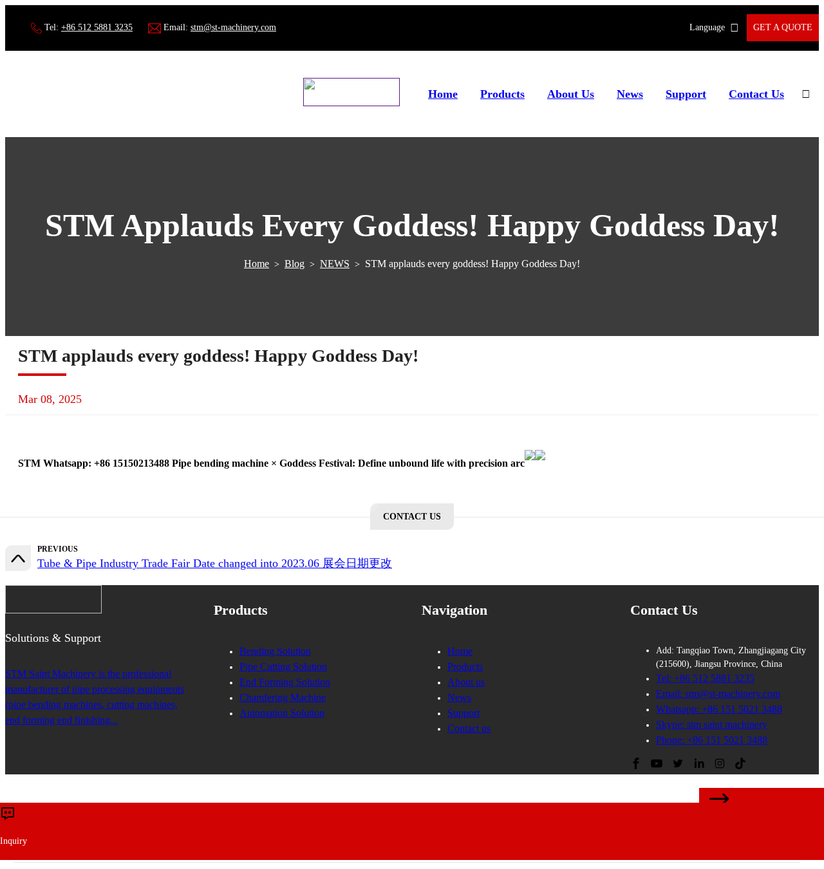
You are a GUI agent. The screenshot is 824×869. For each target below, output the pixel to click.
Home (443, 94)
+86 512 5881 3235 (97, 27)
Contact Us (756, 94)
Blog (294, 263)
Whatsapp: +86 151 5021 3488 (719, 709)
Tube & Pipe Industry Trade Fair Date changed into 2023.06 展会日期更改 (214, 563)
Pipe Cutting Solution (283, 666)
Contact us (469, 728)
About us (466, 682)
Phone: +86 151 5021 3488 (711, 739)
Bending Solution (275, 651)
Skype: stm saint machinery (711, 724)
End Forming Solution (284, 682)
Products (502, 94)
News (630, 94)
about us (570, 94)
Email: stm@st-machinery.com (718, 693)
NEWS (335, 263)
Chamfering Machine (282, 697)
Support (686, 94)
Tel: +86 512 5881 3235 (705, 678)
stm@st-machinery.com (233, 27)
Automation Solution (281, 712)
